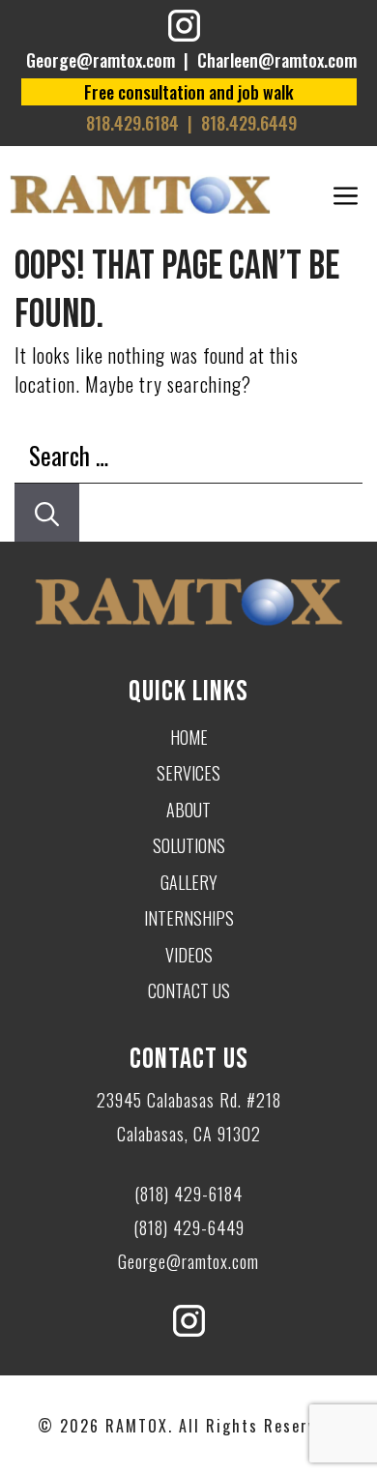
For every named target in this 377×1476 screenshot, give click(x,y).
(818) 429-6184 (188, 1193)
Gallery (189, 882)
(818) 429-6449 (189, 1227)
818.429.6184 (132, 122)
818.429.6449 (249, 122)
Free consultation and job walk (189, 91)
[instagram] (184, 28)
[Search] (46, 513)
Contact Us (189, 990)
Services (188, 772)
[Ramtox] (140, 194)
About (188, 809)
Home (189, 737)
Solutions (189, 845)
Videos (189, 954)
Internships (189, 917)
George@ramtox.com (100, 60)
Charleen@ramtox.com (277, 60)
